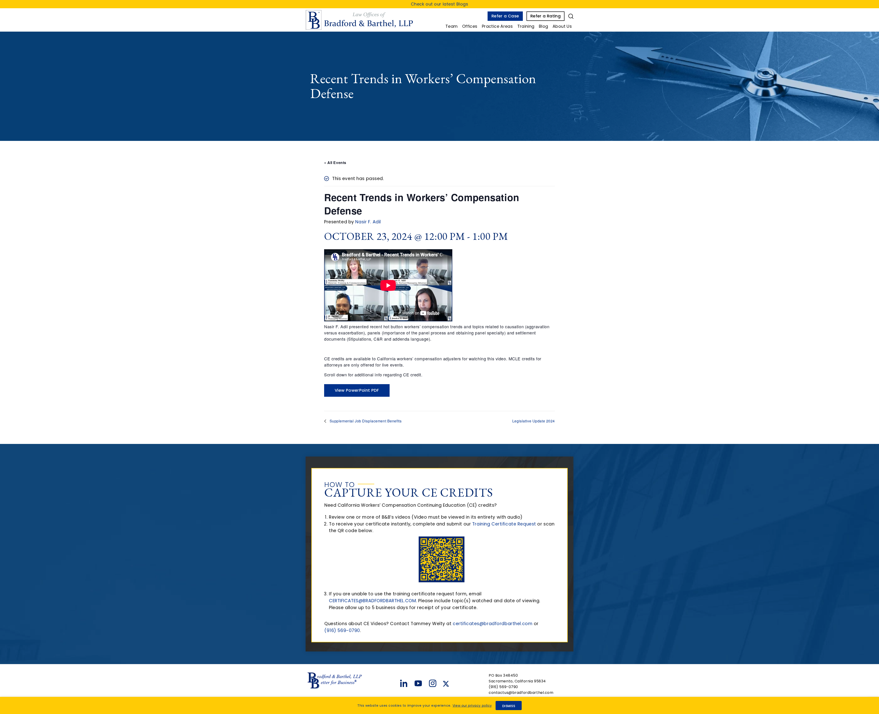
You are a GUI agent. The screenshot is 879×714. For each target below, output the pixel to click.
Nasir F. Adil (368, 222)
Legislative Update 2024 (533, 421)
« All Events (335, 162)
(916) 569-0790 (342, 630)
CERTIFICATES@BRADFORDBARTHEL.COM (372, 601)
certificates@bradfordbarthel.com (492, 624)
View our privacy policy (472, 705)
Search (570, 16)
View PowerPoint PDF (357, 390)
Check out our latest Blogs (439, 4)
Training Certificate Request (504, 524)
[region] (439, 705)
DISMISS (508, 706)
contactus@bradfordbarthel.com (521, 692)
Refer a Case (505, 16)
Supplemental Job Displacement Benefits (365, 421)
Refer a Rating (545, 16)
